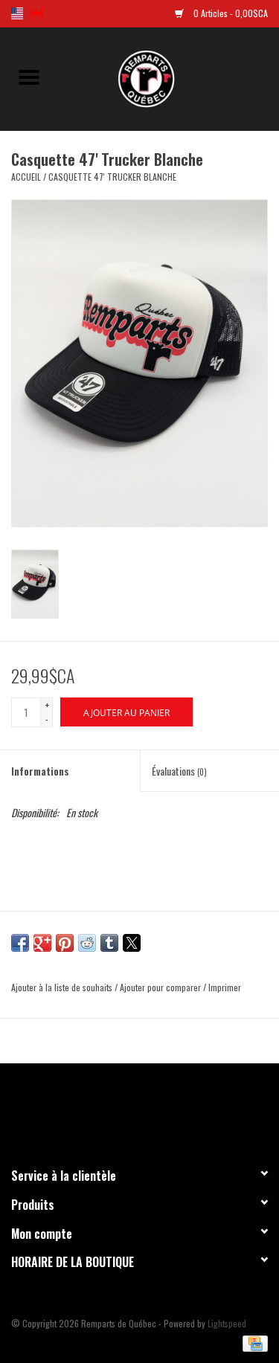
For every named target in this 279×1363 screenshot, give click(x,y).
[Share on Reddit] (87, 943)
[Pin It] (65, 943)
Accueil (26, 176)
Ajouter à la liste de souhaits (63, 987)
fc (36, 13)
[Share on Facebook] (20, 943)
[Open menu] (29, 76)
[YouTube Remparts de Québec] (152, 1109)
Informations (40, 771)
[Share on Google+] (42, 943)
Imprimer (224, 987)
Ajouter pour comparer (161, 987)
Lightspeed (227, 1323)
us (17, 13)
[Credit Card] (252, 1341)
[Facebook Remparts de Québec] (100, 1109)
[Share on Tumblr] (109, 943)
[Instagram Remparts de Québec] (178, 1109)
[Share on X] (132, 943)
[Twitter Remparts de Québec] (126, 1109)
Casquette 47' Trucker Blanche (112, 176)
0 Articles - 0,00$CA (229, 13)
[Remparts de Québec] (169, 77)
